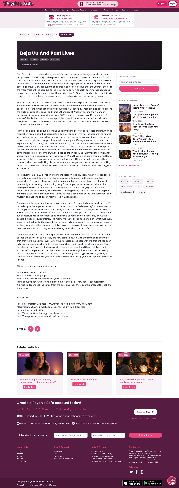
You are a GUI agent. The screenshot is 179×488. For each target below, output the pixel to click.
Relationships (126, 187)
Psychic (24, 59)
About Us (20, 454)
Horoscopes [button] (95, 10)
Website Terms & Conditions (103, 456)
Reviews (116, 10)
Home (22, 34)
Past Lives (55, 59)
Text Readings (58, 10)
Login (172, 3)
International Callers (38, 485)
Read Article (29, 387)
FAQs (56, 454)
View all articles (127, 165)
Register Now (144, 412)
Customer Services (130, 10)
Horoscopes (22, 461)
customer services (136, 460)
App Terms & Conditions (101, 459)
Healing (49, 34)
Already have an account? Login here (145, 418)
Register (161, 3)
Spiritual (34, 59)
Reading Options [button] (79, 10)
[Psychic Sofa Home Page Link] (19, 4)
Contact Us (58, 451)
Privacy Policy (97, 451)
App (68, 10)
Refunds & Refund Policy (101, 454)
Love (139, 187)
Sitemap (52, 485)
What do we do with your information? (107, 461)
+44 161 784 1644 (64, 18)
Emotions (149, 187)
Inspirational (137, 181)
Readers (20, 456)
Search (138, 88)
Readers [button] (45, 10)
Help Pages (59, 456)
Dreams (44, 59)
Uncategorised (127, 192)
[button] (171, 480)
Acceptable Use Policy (63, 459)
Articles (107, 10)
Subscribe (144, 435)
